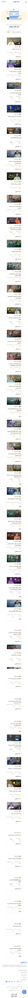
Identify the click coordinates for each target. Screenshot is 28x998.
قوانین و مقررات (23, 972)
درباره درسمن (23, 975)
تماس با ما (24, 977)
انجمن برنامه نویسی (22, 970)
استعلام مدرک (23, 979)
